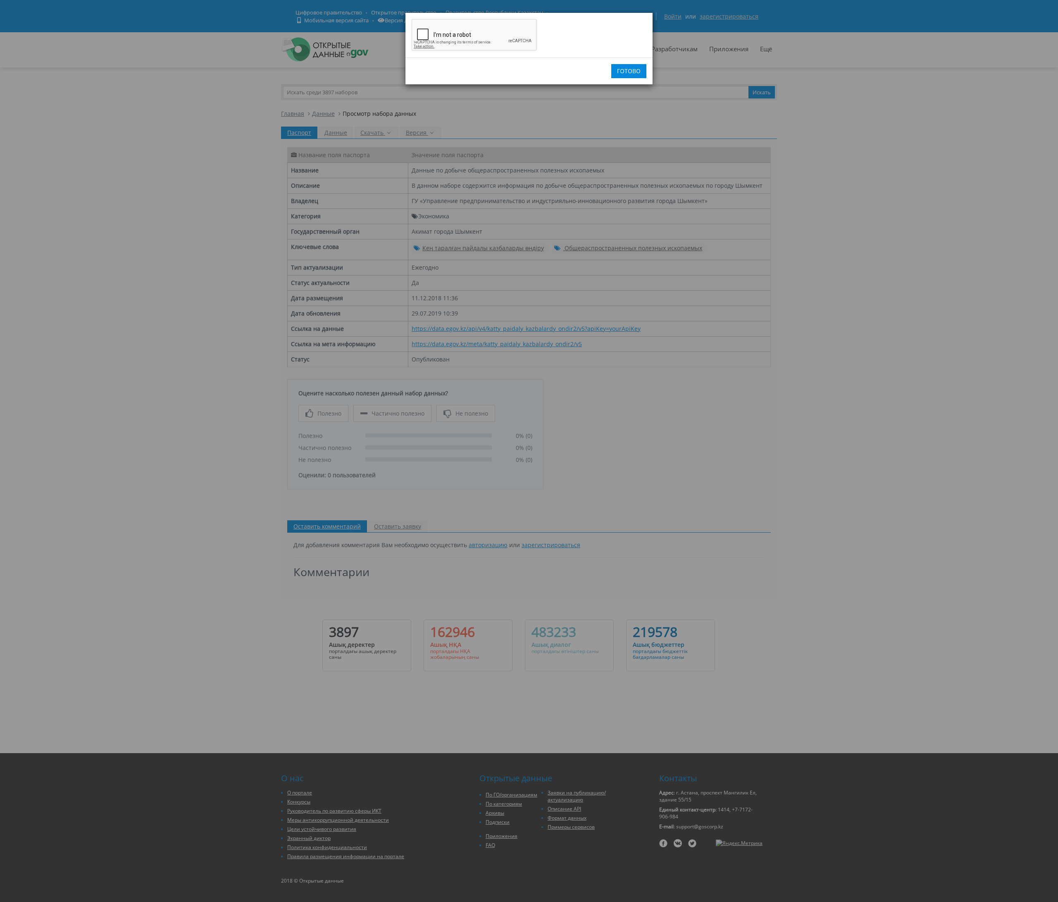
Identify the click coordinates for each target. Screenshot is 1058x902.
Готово (629, 71)
